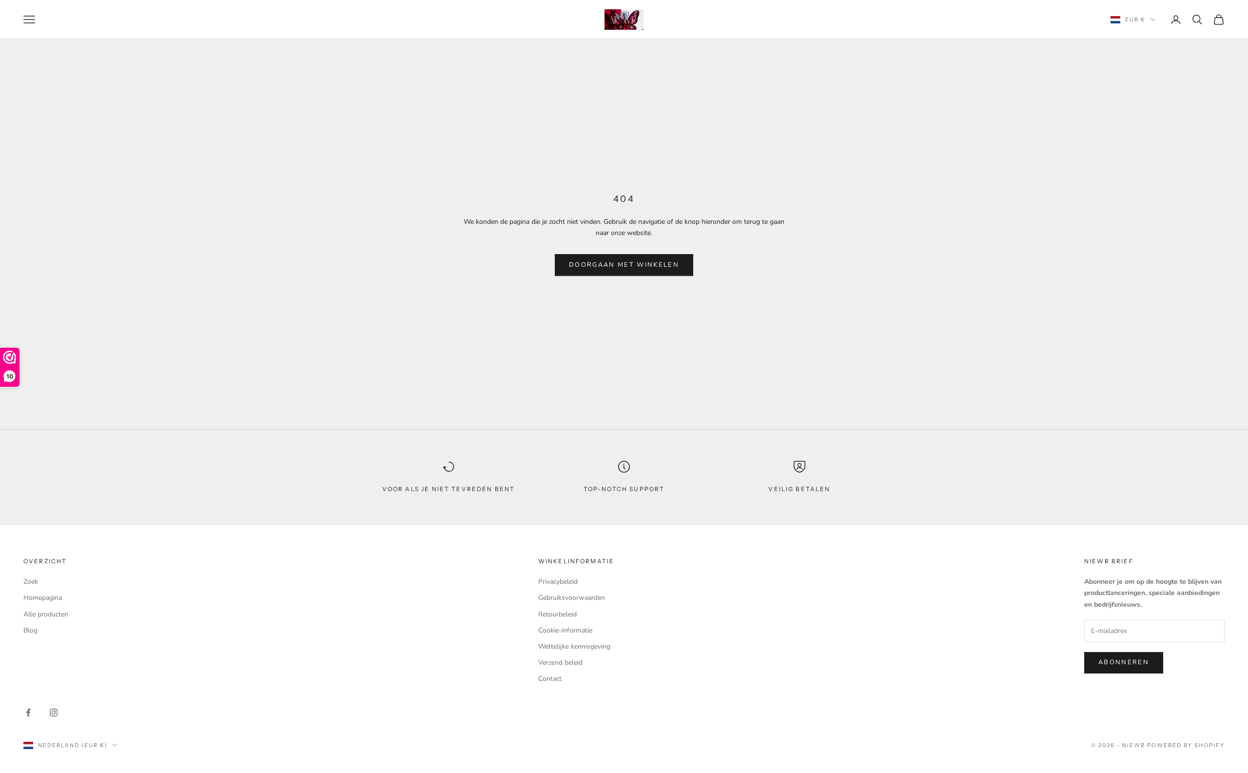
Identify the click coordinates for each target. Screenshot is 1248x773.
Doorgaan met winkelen (624, 264)
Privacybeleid (558, 581)
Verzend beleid (560, 662)
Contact (550, 678)
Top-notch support (624, 489)
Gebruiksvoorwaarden (571, 597)
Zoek (30, 581)
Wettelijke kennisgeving (574, 646)
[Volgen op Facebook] (28, 712)
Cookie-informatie (565, 630)
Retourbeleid (557, 614)
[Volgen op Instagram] (53, 712)
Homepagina (42, 597)
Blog (30, 630)
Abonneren (1123, 662)
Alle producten (45, 614)
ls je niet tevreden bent (463, 489)
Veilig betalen (799, 489)
